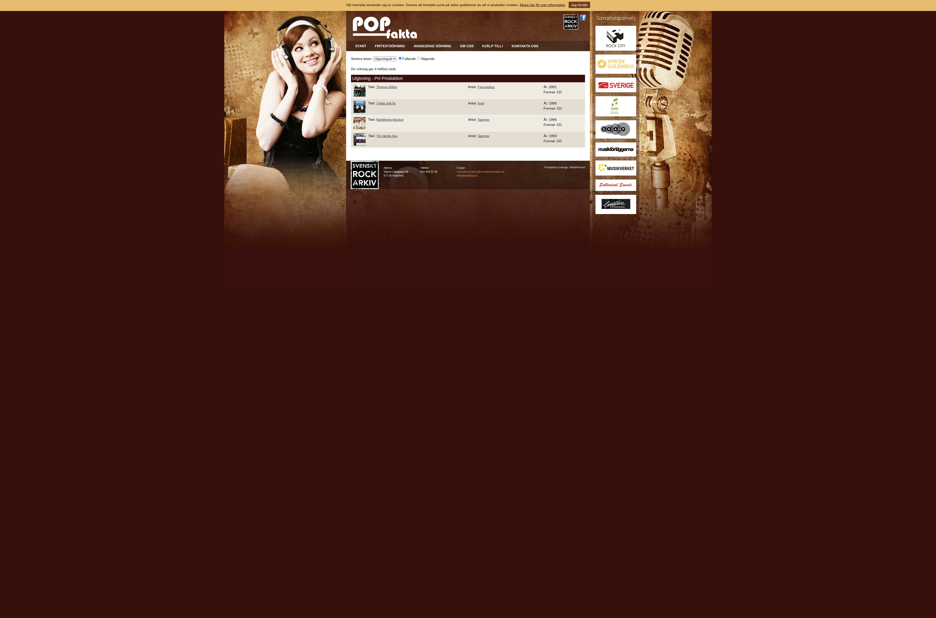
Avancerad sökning (432, 46)
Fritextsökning (390, 46)
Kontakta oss (525, 46)
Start (360, 46)
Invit (481, 103)
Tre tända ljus (386, 136)
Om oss (467, 46)
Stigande (428, 59)
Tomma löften (386, 87)
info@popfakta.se (467, 175)
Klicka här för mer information (542, 5)
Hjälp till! (492, 46)
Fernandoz (486, 87)
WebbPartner (577, 167)
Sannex (483, 120)
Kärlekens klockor (390, 120)
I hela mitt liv (386, 103)
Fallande (409, 59)
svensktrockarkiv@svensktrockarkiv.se (480, 171)
